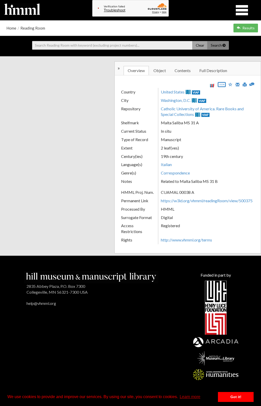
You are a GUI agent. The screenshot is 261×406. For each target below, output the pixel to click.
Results (248, 28)
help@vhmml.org (41, 303)
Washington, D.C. (176, 100)
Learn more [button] (190, 397)
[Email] (238, 84)
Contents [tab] (183, 70)
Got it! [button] (235, 397)
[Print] (245, 84)
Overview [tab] (136, 70)
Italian (166, 164)
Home (11, 28)
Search (217, 45)
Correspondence (175, 172)
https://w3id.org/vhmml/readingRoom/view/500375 (207, 200)
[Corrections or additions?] (251, 83)
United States (173, 91)
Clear (200, 45)
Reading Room (32, 28)
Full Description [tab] (213, 70)
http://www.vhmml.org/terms (186, 239)
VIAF (196, 92)
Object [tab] (159, 70)
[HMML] (91, 276)
